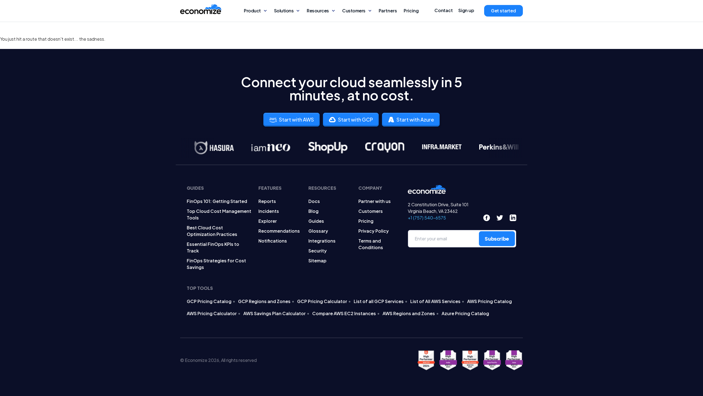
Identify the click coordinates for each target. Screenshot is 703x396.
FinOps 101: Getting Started (217, 201)
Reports (267, 201)
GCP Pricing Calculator (322, 301)
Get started (503, 10)
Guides (316, 221)
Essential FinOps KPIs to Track (213, 247)
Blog (313, 211)
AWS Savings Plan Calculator (274, 313)
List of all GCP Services (379, 301)
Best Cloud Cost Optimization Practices (212, 231)
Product (252, 10)
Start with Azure (415, 119)
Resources (318, 10)
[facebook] (486, 218)
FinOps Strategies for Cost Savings (216, 264)
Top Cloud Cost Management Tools (219, 214)
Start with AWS (296, 119)
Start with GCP (355, 119)
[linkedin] (513, 218)
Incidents (268, 211)
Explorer (267, 221)
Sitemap (317, 260)
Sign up (466, 10)
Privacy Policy (373, 231)
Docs (314, 201)
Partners (388, 10)
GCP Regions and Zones (264, 301)
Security (317, 251)
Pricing (411, 10)
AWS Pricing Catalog (489, 301)
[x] (499, 218)
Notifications (272, 241)
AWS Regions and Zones (409, 313)
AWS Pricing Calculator (212, 313)
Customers (354, 10)
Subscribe (497, 238)
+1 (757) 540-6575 (427, 218)
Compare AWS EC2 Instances (344, 313)
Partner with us (374, 201)
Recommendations (279, 231)
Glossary (318, 231)
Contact (443, 10)
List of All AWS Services (435, 301)
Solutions (284, 10)
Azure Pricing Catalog (465, 313)
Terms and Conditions (370, 244)
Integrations (322, 241)
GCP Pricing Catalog (209, 301)
